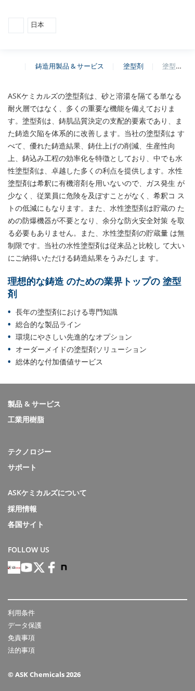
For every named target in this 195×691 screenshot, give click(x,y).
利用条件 (21, 612)
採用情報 (22, 508)
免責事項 (21, 637)
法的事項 (21, 650)
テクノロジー (29, 451)
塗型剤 (133, 66)
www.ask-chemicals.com (12, 65)
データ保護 (25, 625)
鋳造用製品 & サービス (69, 66)
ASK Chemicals (138, 25)
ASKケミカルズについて (47, 492)
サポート (22, 467)
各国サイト (26, 524)
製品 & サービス (34, 404)
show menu (16, 25)
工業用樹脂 (26, 419)
